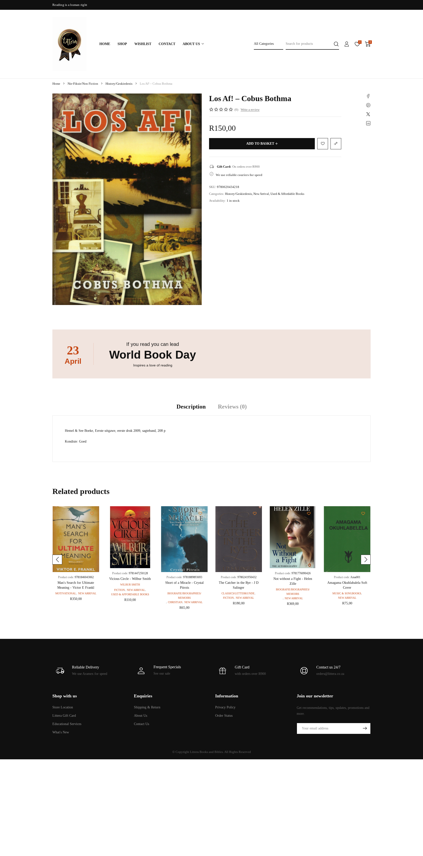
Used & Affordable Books (287, 194)
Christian (175, 602)
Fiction (119, 589)
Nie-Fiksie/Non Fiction (83, 83)
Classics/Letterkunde (238, 593)
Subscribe (364, 728)
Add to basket (260, 143)
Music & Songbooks (346, 593)
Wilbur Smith (130, 584)
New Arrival (261, 194)
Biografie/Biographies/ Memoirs (184, 595)
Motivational (65, 593)
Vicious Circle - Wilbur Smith (130, 579)
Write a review (250, 109)
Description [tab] (191, 406)
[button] (57, 559)
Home (56, 83)
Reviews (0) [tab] (232, 406)
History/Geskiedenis (119, 83)
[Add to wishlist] (59, 100)
